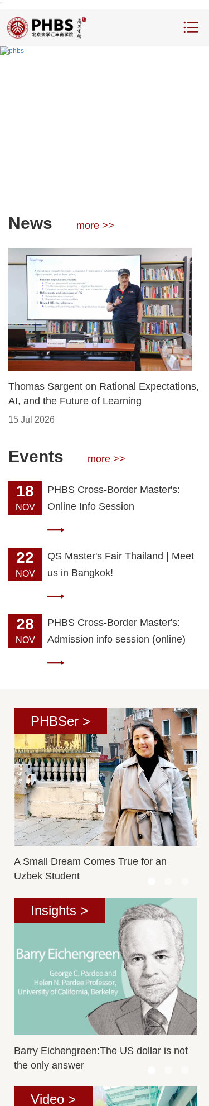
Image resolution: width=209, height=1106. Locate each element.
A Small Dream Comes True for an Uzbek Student (90, 869)
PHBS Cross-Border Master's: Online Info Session (113, 498)
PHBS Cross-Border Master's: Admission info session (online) (116, 631)
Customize (88, 1087)
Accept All (144, 1087)
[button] (80, 181)
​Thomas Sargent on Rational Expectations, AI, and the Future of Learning (103, 393)
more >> (95, 225)
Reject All (32, 1087)
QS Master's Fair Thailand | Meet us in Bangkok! (120, 564)
